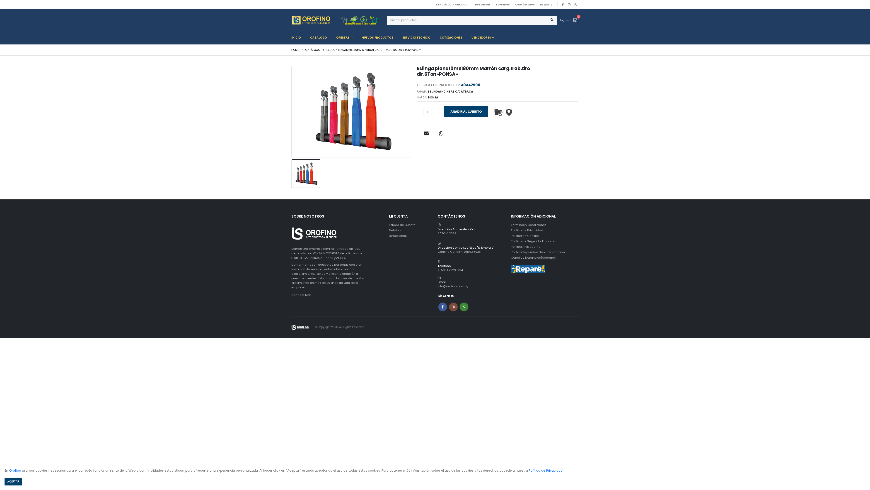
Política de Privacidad (527, 230)
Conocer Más (301, 295)
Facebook (442, 306)
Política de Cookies (525, 236)
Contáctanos (525, 4)
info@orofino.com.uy (453, 286)
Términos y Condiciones (528, 225)
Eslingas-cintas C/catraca (450, 91)
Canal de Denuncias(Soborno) (533, 257)
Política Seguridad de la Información (538, 252)
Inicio (296, 37)
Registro (546, 4)
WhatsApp (576, 4)
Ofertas (342, 37)
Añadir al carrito (466, 111)
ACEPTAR (13, 481)
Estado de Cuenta (402, 225)
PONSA (433, 97)
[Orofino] (337, 20)
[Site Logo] (300, 327)
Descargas (483, 4)
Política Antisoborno (526, 247)
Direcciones (398, 236)
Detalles (395, 230)
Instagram (453, 306)
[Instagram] (569, 4)
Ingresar (565, 20)
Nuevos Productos (377, 37)
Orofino (15, 470)
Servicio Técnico (416, 37)
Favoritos (503, 4)
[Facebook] (563, 4)
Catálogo (318, 37)
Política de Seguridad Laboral (533, 241)
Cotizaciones (451, 37)
